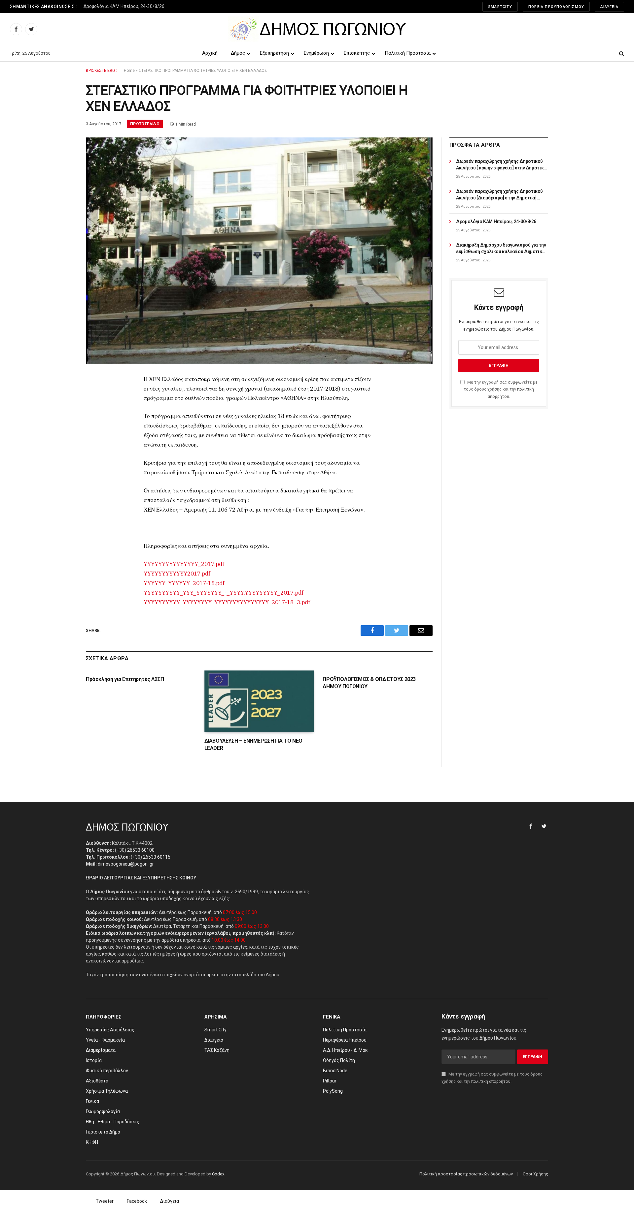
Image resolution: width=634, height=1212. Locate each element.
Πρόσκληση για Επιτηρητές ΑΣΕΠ (125, 679)
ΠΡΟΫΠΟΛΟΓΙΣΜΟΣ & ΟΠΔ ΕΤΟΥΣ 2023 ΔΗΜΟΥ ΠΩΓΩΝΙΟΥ (369, 683)
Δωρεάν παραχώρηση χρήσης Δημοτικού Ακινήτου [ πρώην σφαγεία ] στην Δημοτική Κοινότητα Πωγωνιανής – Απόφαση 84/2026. (501, 165)
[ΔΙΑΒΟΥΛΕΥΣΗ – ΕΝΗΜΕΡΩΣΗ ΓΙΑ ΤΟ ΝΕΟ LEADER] (259, 701)
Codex (218, 1173)
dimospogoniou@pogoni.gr (126, 864)
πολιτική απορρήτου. (491, 1081)
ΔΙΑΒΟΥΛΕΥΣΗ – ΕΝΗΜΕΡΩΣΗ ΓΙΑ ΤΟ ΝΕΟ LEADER (253, 744)
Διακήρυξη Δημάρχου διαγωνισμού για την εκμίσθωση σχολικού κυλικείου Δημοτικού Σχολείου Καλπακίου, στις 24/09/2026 (166, 6)
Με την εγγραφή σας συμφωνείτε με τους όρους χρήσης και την (501, 389)
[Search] (621, 53)
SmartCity (500, 7)
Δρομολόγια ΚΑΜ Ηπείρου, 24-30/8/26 (496, 221)
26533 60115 (156, 857)
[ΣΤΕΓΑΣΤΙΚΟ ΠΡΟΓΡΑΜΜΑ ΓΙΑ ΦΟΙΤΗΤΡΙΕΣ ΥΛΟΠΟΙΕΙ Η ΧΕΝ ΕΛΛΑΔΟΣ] (259, 250)
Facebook (137, 1201)
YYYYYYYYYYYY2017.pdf (177, 573)
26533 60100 (141, 850)
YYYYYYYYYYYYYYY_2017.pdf (184, 564)
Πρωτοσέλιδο (144, 124)
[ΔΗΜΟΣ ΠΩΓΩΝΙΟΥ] (317, 29)
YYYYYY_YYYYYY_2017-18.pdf (184, 583)
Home (129, 70)
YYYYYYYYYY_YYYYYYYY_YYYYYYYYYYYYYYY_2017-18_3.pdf (227, 602)
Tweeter (105, 1201)
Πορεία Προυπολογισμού (556, 7)
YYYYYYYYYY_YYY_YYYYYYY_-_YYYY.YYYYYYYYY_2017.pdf (223, 592)
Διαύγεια (609, 7)
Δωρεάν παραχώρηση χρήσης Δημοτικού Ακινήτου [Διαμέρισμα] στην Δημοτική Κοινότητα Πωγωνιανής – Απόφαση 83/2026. (499, 195)
